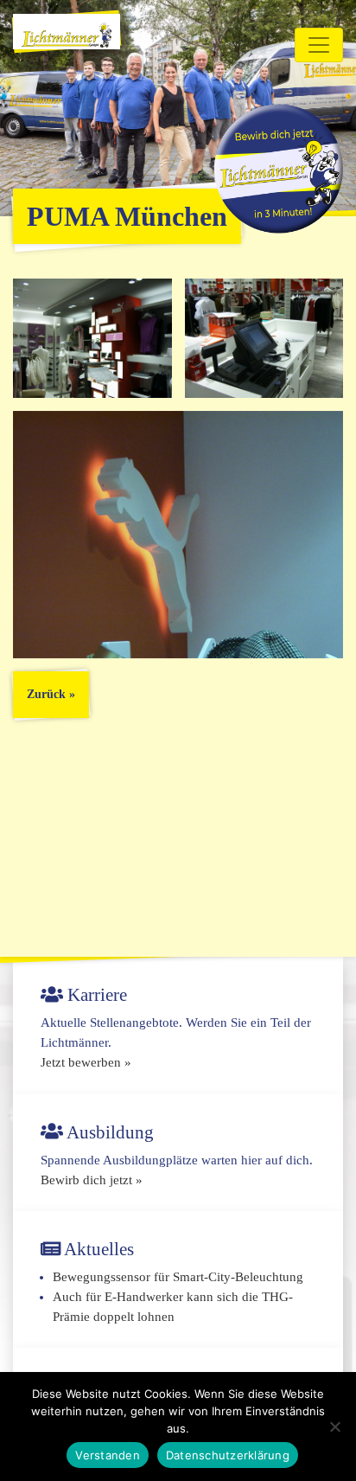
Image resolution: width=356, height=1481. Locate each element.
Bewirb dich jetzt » (92, 1180)
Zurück (46, 694)
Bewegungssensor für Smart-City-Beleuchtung (178, 1277)
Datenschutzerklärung (227, 1455)
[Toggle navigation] (319, 45)
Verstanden (107, 1455)
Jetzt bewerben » (86, 1062)
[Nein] (334, 1426)
